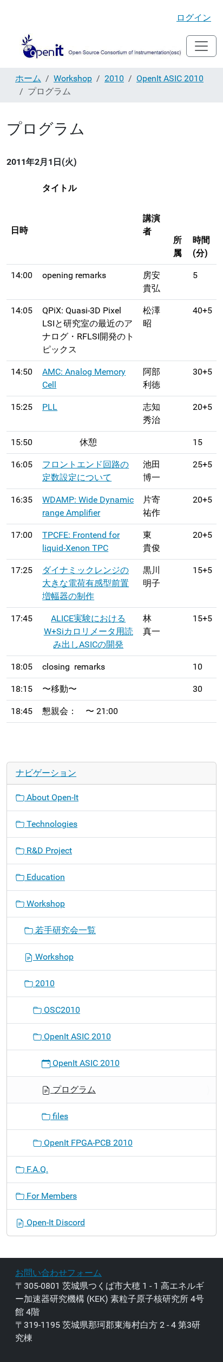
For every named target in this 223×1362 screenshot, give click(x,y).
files (59, 1116)
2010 (114, 78)
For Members (50, 1196)
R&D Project (48, 850)
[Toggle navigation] (201, 46)
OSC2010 (61, 1010)
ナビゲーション (46, 773)
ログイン (193, 17)
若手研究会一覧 (64, 930)
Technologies (50, 824)
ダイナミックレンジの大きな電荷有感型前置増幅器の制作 (85, 583)
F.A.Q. (36, 1169)
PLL (49, 407)
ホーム (28, 78)
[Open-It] (96, 46)
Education (44, 877)
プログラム (73, 1089)
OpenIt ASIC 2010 (170, 78)
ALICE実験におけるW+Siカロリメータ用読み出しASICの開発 (88, 631)
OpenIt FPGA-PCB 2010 (87, 1143)
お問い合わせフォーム (58, 1273)
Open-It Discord (54, 1222)
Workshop (73, 78)
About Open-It (51, 797)
